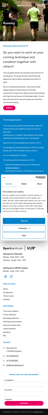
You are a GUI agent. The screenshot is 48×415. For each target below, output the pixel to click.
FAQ (4, 336)
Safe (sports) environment (12, 322)
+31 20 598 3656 (12, 360)
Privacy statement (9, 315)
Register (9, 108)
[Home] (31, 5)
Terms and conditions (10, 311)
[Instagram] (11, 276)
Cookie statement (9, 329)
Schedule (6, 299)
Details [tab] (24, 184)
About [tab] (39, 184)
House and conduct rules (11, 325)
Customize (23, 228)
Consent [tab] (8, 184)
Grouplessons (8, 292)
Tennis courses (8, 296)
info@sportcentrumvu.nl (14, 365)
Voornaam (8, 390)
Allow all (24, 221)
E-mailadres (9, 380)
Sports (5, 289)
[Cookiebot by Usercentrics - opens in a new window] (35, 177)
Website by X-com (38, 412)
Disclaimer (6, 332)
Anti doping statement (11, 318)
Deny (24, 235)
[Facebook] (5, 276)
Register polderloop (12, 168)
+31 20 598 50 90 (12, 356)
